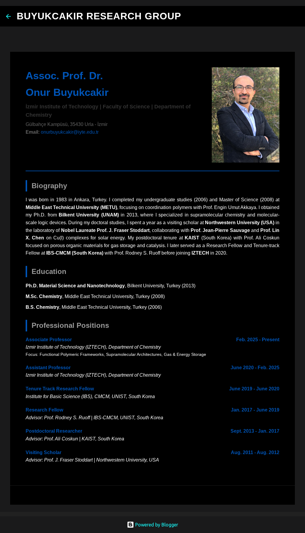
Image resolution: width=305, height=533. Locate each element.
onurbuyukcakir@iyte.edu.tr (70, 132)
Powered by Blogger (156, 524)
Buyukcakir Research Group (99, 16)
